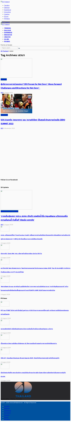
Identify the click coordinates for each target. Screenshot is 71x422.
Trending (6, 5)
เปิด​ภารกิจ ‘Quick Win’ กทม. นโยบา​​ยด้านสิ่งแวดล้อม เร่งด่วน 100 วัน (21, 253)
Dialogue (7, 7)
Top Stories (13, 211)
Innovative (7, 12)
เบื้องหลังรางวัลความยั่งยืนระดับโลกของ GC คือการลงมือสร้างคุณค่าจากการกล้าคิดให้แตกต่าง (29, 343)
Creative (6, 14)
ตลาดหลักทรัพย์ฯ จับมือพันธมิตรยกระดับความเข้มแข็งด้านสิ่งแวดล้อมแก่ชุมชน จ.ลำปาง (27, 329)
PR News (7, 18)
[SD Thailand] (5, 2)
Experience (7, 10)
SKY (2, 93)
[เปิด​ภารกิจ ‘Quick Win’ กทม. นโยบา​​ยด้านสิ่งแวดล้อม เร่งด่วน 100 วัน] (5, 249)
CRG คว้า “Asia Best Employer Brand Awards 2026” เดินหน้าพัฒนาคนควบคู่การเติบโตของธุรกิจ (30, 358)
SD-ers (6, 16)
